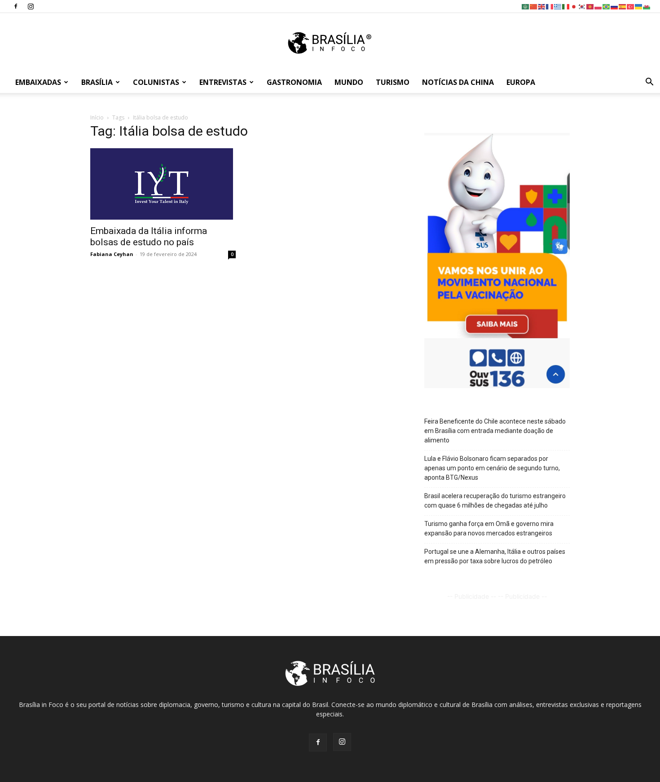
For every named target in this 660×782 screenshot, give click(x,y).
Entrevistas (222, 82)
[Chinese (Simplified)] (534, 6)
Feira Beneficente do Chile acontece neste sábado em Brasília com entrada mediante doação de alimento (495, 431)
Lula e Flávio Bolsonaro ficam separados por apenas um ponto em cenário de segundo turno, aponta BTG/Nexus (492, 468)
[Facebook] (15, 6)
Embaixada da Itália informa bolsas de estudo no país (148, 236)
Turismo (392, 82)
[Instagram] (30, 6)
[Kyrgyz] (590, 6)
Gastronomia (294, 82)
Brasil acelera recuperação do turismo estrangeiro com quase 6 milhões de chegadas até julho (495, 500)
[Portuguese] (607, 6)
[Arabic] (526, 6)
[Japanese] (574, 6)
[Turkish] (631, 6)
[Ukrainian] (639, 6)
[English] (542, 6)
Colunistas (156, 82)
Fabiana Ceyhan (111, 254)
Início (97, 117)
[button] (649, 83)
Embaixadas (38, 82)
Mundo (348, 82)
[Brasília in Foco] (330, 43)
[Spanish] (623, 6)
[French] (550, 6)
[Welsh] (647, 6)
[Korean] (582, 6)
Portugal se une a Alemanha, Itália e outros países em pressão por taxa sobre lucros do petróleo (494, 556)
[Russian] (615, 6)
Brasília (97, 82)
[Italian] (566, 6)
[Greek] (558, 6)
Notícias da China (458, 82)
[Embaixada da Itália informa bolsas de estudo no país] (163, 184)
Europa (520, 82)
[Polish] (598, 6)
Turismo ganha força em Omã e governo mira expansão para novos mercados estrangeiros (489, 528)
